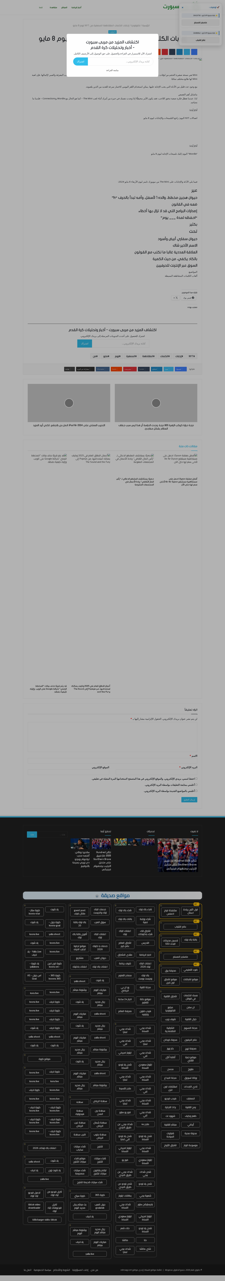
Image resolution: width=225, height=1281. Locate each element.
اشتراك (80, 61)
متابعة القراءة (112, 70)
